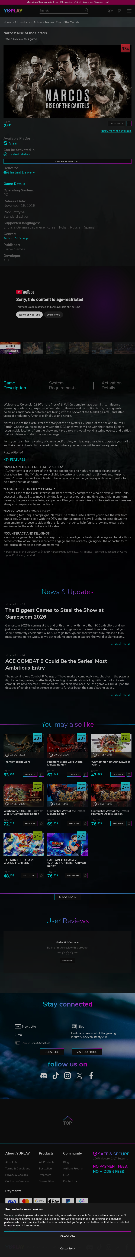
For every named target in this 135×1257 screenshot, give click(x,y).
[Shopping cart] (119, 11)
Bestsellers (46, 1168)
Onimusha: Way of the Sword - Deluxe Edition (67, 812)
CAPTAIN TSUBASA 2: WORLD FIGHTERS (19, 861)
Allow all (67, 1235)
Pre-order (30, 774)
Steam (14, 143)
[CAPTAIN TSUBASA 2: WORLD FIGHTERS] (24, 844)
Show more (67, 897)
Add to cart (29, 875)
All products (22, 22)
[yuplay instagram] (67, 1075)
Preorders (45, 1175)
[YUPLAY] (13, 10)
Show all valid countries (67, 161)
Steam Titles (46, 1181)
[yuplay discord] (43, 1075)
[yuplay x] (79, 1075)
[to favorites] (129, 123)
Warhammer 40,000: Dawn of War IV (110, 763)
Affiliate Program (73, 1168)
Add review (67, 961)
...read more (120, 643)
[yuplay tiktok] (55, 1075)
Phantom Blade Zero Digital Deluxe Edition (65, 763)
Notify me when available (116, 131)
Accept (36, 1043)
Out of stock (116, 124)
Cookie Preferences (17, 1181)
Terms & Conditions (40, 1043)
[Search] (86, 10)
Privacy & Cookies (16, 1175)
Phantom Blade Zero (17, 762)
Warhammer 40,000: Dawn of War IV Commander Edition (23, 812)
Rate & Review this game (20, 39)
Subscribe (52, 1052)
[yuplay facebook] (91, 1075)
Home (7, 22)
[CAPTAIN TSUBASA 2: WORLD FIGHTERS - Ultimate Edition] (67, 844)
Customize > (67, 1248)
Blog (66, 1162)
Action (37, 22)
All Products (46, 1162)
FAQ (66, 1175)
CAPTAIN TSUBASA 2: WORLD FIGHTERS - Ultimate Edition (66, 863)
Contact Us (70, 1181)
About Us (11, 1162)
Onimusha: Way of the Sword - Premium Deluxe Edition (111, 812)
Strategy (22, 238)
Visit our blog (86, 1052)
